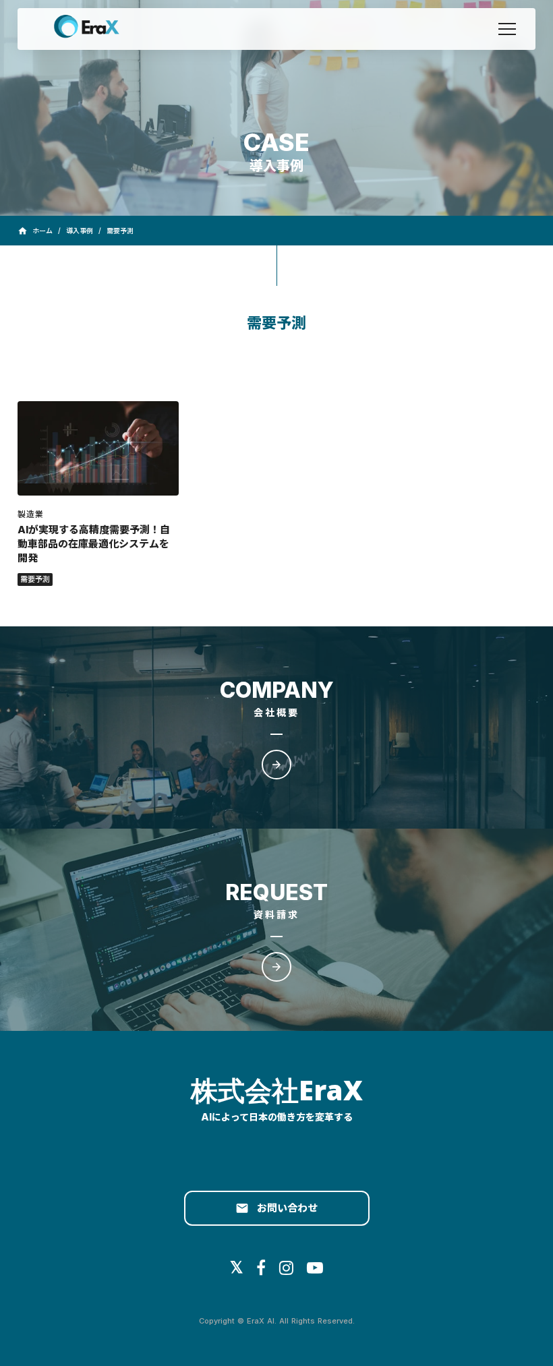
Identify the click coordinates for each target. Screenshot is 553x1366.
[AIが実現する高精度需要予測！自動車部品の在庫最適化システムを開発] (98, 448)
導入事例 (79, 231)
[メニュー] (507, 29)
